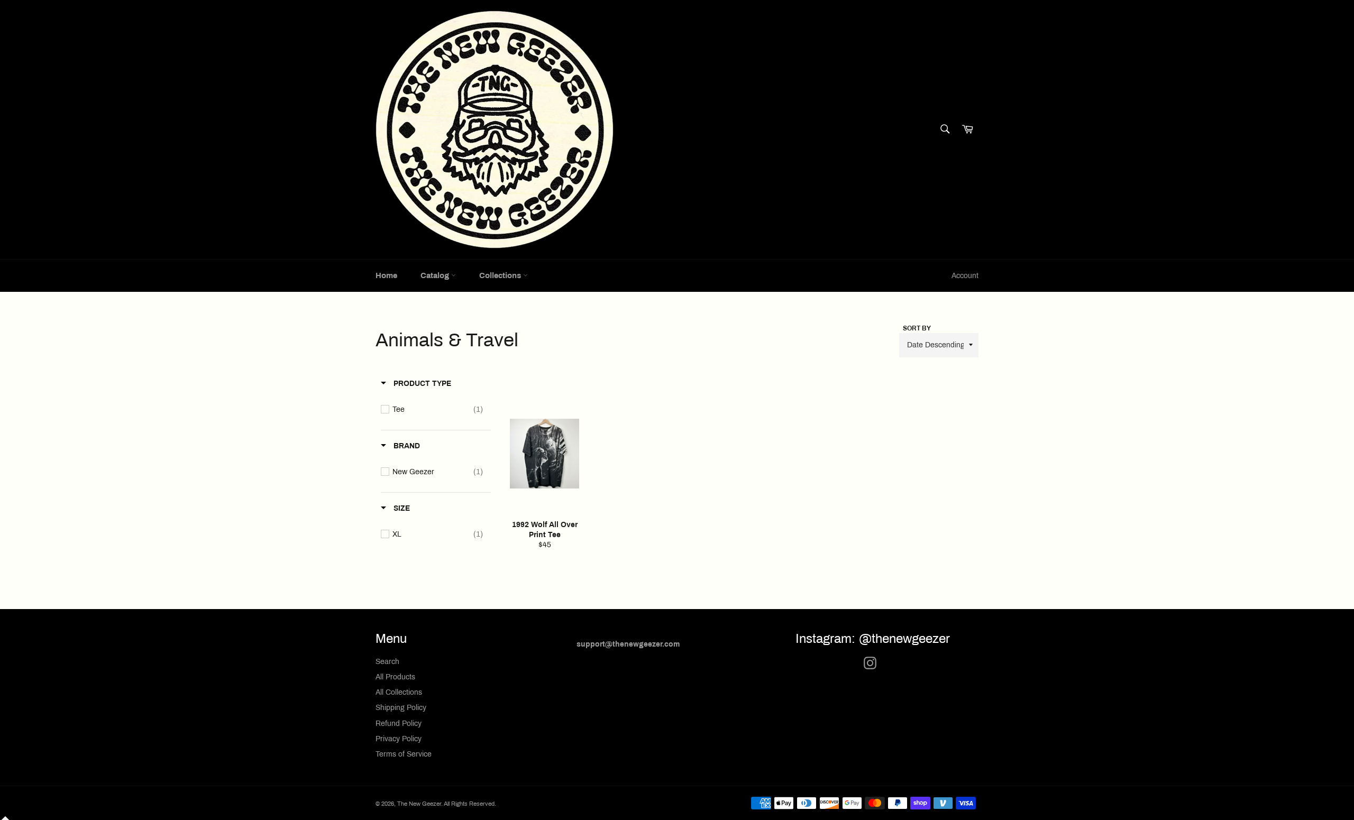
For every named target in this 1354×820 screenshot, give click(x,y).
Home (386, 275)
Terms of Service (404, 754)
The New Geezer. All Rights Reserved (446, 803)
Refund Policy (399, 723)
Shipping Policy (401, 708)
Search (387, 662)
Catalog (435, 275)
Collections (501, 275)
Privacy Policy (399, 739)
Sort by (917, 328)
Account (965, 276)
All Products (395, 677)
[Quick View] (583, 485)
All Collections (399, 692)
